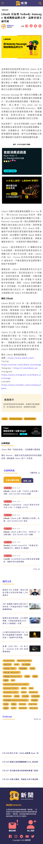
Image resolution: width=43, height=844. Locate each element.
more (35, 569)
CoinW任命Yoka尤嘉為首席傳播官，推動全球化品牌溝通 (21, 560)
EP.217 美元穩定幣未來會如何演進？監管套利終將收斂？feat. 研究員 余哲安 (21, 770)
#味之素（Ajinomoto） (12, 672)
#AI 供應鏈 (26, 664)
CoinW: (7, 559)
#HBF (14, 708)
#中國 (17, 696)
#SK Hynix (33, 708)
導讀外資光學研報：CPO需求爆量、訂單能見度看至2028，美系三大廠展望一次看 (15, 621)
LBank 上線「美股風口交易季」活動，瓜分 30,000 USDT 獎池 (21, 519)
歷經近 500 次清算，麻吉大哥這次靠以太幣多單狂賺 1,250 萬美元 (15, 592)
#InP (31, 688)
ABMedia (10, 25)
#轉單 (6, 680)
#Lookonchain (9, 661)
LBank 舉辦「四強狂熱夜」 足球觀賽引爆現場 (20, 449)
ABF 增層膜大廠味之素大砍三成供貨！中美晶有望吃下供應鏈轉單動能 (15, 606)
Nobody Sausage (16, 419)
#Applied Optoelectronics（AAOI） (16, 684)
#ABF (17, 664)
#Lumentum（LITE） (11, 692)
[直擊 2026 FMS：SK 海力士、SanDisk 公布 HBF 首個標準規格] (34, 651)
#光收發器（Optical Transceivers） (16, 700)
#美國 (6, 704)
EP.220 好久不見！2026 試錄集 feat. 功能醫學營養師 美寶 (21, 753)
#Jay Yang (32, 704)
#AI (13, 680)
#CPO (24, 688)
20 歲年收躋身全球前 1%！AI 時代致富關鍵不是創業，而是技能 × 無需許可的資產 (15, 635)
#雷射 (14, 704)
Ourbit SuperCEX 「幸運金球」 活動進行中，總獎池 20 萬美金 (21, 546)
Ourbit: (7, 545)
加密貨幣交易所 (30, 419)
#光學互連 (35, 696)
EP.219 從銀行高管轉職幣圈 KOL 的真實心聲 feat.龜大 (21, 762)
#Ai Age (22, 704)
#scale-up (7, 696)
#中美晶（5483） (10, 668)
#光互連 (25, 696)
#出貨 (32, 668)
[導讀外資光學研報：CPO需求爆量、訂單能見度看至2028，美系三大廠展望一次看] (34, 623)
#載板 (35, 676)
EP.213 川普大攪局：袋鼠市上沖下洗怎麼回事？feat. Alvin (21, 779)
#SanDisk (23, 708)
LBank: (7, 491)
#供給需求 (23, 668)
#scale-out (33, 692)
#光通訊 (34, 700)
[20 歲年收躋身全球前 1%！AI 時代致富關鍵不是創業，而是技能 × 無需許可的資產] (34, 637)
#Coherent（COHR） (11, 688)
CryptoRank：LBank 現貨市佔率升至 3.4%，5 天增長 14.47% (21, 506)
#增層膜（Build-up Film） (12, 676)
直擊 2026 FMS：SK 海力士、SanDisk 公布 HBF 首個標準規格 (15, 649)
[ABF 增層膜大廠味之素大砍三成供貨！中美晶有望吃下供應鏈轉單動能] (34, 609)
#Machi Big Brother (24, 661)
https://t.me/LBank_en (25, 368)
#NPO (24, 692)
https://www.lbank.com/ (21, 358)
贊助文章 (5, 10)
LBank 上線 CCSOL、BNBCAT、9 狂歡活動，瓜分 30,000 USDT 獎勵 (21, 533)
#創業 (6, 708)
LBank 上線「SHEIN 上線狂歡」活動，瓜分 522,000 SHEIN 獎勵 (21, 492)
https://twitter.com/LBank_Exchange (21, 365)
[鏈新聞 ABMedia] (21, 3)
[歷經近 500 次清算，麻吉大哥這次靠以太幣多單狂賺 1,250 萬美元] (34, 595)
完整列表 (33, 472)
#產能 (27, 676)
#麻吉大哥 (7, 664)
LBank (5, 419)
